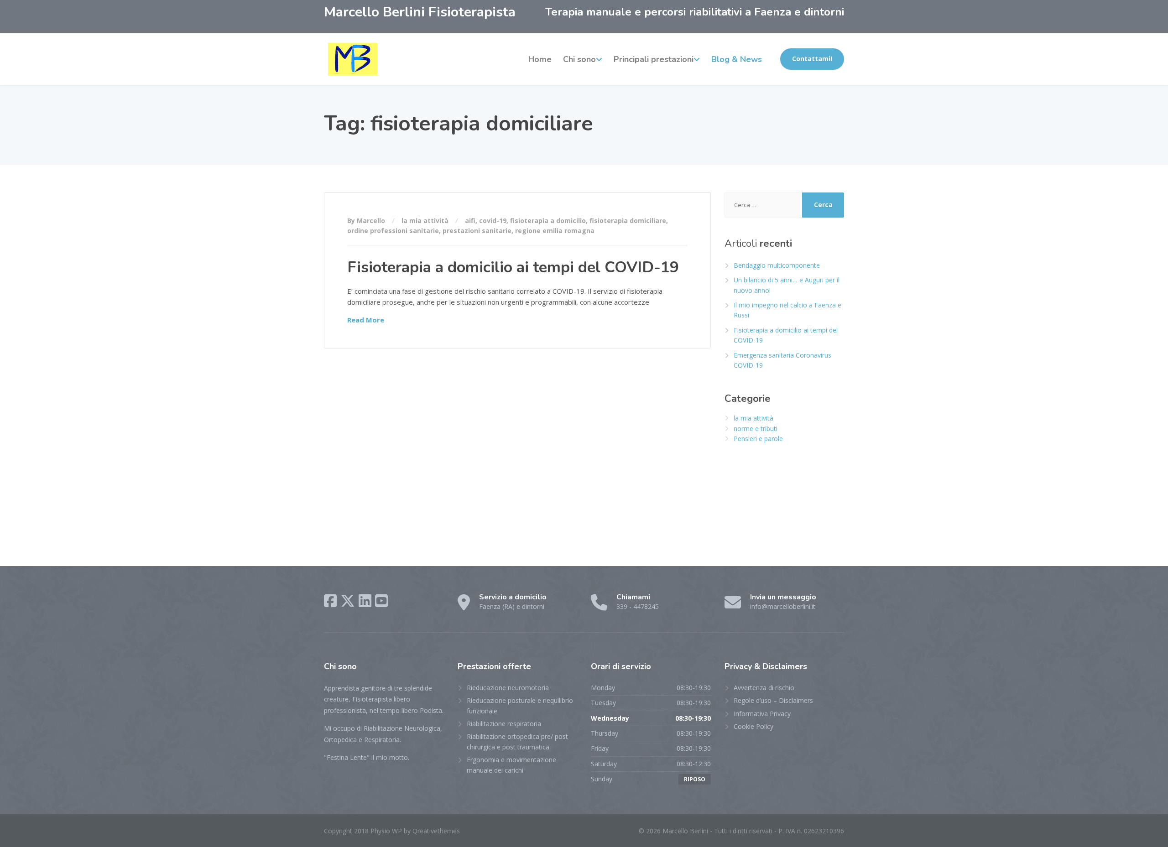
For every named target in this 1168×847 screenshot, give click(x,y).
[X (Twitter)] (347, 600)
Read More (365, 319)
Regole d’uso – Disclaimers (773, 700)
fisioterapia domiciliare (627, 220)
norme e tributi (755, 428)
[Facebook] (330, 600)
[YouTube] (381, 600)
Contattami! (812, 58)
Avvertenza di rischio (764, 687)
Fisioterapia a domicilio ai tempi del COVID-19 (513, 267)
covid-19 (492, 220)
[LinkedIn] (365, 600)
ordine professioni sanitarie (393, 230)
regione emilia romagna (554, 230)
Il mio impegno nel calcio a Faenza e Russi (787, 310)
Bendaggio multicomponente (777, 265)
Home (540, 59)
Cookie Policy (753, 726)
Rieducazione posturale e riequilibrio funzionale (520, 705)
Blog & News (736, 59)
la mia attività (425, 220)
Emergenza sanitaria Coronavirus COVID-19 (782, 360)
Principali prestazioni (654, 59)
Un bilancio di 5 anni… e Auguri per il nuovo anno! (787, 284)
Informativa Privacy (762, 713)
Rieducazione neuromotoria (508, 687)
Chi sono (579, 59)
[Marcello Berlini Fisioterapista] (353, 59)
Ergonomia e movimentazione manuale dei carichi (511, 764)
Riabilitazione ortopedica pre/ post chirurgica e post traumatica (517, 741)
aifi (470, 220)
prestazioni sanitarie (477, 230)
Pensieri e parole (758, 438)
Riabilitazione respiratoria (504, 723)
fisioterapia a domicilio (548, 220)
